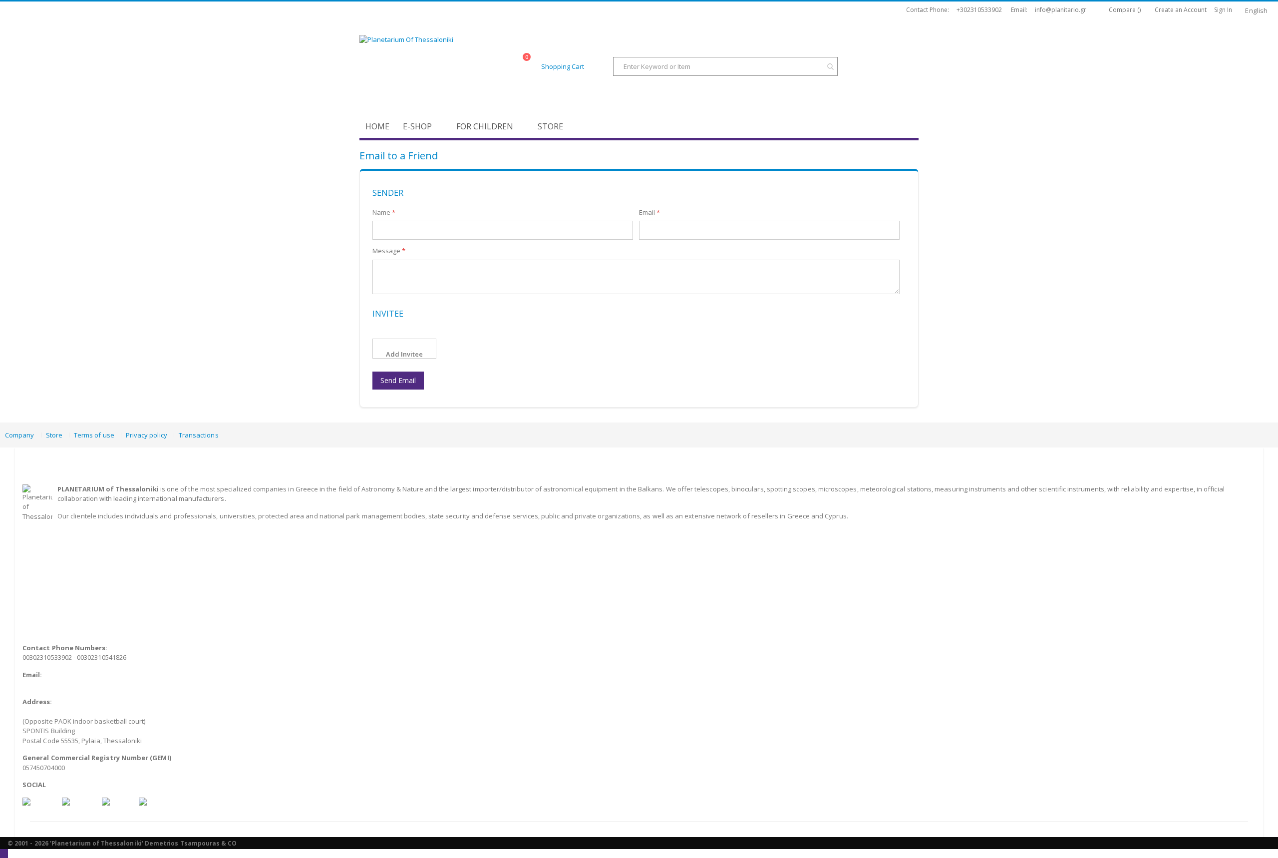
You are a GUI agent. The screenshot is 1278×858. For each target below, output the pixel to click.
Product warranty (48, 586)
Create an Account (1181, 10)
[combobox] (725, 66)
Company (19, 434)
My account (39, 615)
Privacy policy (146, 434)
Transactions (199, 434)
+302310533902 (979, 10)
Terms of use (94, 434)
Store (54, 434)
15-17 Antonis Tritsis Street (68, 711)
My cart (33, 605)
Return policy (42, 576)
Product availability (51, 566)
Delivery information (53, 557)
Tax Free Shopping (50, 596)
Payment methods (50, 547)
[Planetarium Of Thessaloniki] (439, 67)
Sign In (1223, 10)
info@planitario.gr (1060, 10)
